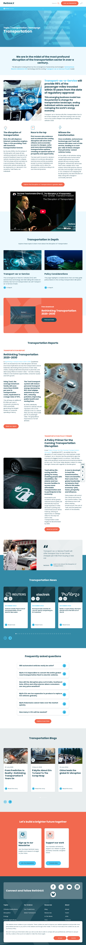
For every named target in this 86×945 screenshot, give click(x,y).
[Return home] (9, 3)
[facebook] (82, 475)
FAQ (46, 920)
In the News (48, 916)
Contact (68, 920)
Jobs (66, 916)
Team (67, 913)
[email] (82, 479)
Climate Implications (11, 909)
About (67, 909)
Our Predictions (29, 909)
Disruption (7, 913)
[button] (17, 633)
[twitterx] (82, 471)
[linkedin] (82, 467)
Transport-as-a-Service (61, 80)
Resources (48, 913)
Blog (46, 909)
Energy (6, 916)
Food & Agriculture (10, 920)
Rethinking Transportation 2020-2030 (18, 362)
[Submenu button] (43, 9)
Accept (60, 938)
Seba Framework (30, 913)
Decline (73, 938)
